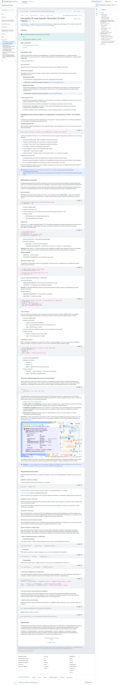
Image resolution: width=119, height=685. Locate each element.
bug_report (113, 5)
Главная (22, 15)
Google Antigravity (73, 666)
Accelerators (20, 664)
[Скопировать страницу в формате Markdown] (33, 21)
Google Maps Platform (34, 15)
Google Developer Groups (23, 660)
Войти (116, 1)
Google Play (71, 670)
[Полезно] (79, 15)
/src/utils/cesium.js (25, 493)
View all (70, 672)
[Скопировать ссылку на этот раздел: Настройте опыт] (33, 52)
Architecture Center (7, 5)
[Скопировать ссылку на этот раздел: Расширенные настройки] (39, 471)
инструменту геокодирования (34, 401)
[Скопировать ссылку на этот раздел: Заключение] (30, 622)
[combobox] (97, 1)
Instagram (46, 662)
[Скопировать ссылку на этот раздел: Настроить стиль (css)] (34, 511)
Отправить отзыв (77, 18)
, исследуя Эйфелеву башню (55, 93)
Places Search (38, 25)
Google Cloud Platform (53, 677)
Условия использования (23, 682)
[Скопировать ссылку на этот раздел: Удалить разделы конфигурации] (40, 527)
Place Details (44, 25)
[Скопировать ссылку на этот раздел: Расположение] (30, 64)
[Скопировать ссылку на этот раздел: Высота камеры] (31, 192)
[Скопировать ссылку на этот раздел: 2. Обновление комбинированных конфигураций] (45, 572)
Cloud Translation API (50, 11)
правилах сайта (33, 648)
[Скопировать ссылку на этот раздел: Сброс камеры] (30, 311)
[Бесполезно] (81, 15)
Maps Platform (13, 1)
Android (71, 658)
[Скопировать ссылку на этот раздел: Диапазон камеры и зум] (35, 261)
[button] (7, 17)
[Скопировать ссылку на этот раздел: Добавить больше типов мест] (39, 499)
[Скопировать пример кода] (81, 130)
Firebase (71, 662)
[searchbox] (8, 10)
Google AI (62, 677)
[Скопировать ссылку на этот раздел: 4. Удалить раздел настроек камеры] (39, 600)
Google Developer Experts (23, 662)
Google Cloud (72, 668)
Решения (31, 1)
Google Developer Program (23, 658)
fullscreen (115, 5)
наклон (27, 224)
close (117, 5)
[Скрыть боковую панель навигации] (15, 683)
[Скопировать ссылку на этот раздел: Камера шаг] (29, 222)
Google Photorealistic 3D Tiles (27, 25)
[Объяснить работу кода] (77, 130)
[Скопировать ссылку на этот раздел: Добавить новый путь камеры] (38, 480)
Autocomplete (51, 25)
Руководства (24, 1)
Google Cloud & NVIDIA (22, 666)
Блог (45, 658)
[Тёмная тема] (79, 130)
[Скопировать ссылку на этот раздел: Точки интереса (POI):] (34, 97)
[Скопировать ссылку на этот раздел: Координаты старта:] (34, 339)
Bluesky (45, 660)
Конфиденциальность (33, 682)
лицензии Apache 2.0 (78, 647)
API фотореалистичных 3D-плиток (31, 45)
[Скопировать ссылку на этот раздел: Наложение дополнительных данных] (43, 520)
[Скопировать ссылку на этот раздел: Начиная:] (28, 30)
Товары (26, 15)
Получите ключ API (27, 39)
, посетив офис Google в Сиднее (56, 82)
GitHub (39, 39)
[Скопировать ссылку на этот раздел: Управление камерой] (34, 70)
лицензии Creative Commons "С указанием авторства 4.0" (55, 647)
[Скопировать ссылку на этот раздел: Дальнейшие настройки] (38, 180)
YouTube (45, 668)
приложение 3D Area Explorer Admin (42, 34)
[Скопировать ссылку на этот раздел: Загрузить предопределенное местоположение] (55, 378)
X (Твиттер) (46, 666)
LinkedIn (45, 664)
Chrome (71, 660)
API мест (25, 47)
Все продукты (69, 677)
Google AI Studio (72, 664)
